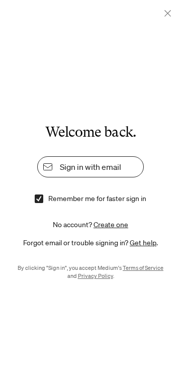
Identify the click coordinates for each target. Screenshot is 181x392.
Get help (143, 242)
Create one (111, 224)
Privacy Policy (95, 276)
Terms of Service (143, 268)
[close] (167, 13)
